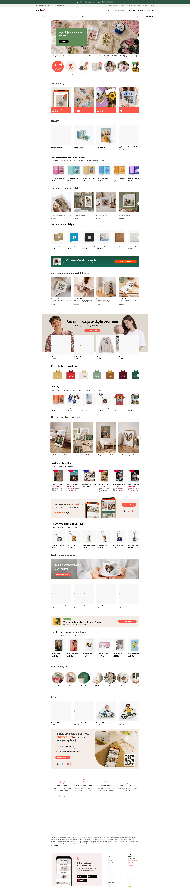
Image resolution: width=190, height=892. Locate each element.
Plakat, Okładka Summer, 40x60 (75, 484)
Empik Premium (137, 5)
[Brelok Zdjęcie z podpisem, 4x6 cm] (104, 399)
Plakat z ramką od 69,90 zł (128, 454)
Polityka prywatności (112, 880)
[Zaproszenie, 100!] (89, 645)
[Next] (139, 437)
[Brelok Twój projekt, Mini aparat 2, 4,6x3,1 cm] (120, 536)
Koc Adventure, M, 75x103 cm (136, 408)
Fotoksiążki (55, 16)
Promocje (136, 16)
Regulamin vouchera (112, 878)
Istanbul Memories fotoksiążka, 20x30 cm (63, 178)
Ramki (60, 228)
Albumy (70, 16)
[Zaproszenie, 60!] (59, 645)
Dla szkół (123, 5)
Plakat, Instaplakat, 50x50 (89, 484)
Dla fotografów (111, 867)
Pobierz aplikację (113, 5)
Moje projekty (130, 876)
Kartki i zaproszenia (103, 16)
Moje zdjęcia (130, 874)
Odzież (112, 16)
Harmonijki (61, 527)
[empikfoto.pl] (45, 10)
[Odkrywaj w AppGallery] (132, 511)
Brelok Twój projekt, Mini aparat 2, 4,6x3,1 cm (125, 545)
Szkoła (99, 390)
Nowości (129, 16)
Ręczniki (103, 160)
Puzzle (66, 228)
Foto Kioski (130, 867)
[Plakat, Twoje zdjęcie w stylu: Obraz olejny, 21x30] (59, 475)
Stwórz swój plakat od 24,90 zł (60, 454)
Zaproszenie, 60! (56, 653)
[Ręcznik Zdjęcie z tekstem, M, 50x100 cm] (89, 399)
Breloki (53, 527)
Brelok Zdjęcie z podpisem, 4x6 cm (106, 408)
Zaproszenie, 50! (117, 653)
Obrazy (87, 16)
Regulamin (110, 876)
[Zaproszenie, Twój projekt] (74, 645)
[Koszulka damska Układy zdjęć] (120, 399)
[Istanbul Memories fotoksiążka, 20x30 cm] (59, 169)
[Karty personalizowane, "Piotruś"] (74, 399)
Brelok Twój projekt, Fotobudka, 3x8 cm (108, 545)
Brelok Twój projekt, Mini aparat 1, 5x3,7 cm (63, 545)
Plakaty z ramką (69, 466)
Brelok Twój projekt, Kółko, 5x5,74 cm (138, 545)
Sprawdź (109, 2)
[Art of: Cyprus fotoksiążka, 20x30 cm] (104, 169)
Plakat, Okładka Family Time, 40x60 (107, 484)
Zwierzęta (67, 390)
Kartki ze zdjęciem (66, 635)
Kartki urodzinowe (78, 635)
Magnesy (76, 527)
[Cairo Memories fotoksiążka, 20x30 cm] (89, 169)
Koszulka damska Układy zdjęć (121, 408)
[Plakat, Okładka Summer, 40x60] (74, 475)
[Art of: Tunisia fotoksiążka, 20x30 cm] (135, 169)
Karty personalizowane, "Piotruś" (76, 408)
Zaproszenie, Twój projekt (74, 653)
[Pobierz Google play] (124, 511)
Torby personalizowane (92, 160)
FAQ (109, 886)
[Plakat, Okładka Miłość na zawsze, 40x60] (120, 475)
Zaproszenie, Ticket (103, 653)
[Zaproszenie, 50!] (119, 645)
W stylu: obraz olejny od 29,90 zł (106, 454)
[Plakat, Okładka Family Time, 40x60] (104, 475)
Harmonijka (93, 16)
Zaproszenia (55, 635)
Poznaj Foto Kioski (127, 621)
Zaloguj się (142, 10)
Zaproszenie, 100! (87, 653)
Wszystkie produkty (40, 16)
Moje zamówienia (131, 878)
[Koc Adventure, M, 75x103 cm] (135, 399)
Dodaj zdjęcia (150, 16)
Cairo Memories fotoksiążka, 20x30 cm (92, 178)
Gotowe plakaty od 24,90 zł (83, 454)
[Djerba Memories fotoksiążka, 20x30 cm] (74, 169)
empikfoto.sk (110, 862)
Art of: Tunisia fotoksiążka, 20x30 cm (138, 178)
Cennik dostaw (111, 874)
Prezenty (118, 16)
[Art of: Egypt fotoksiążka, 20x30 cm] (120, 169)
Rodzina (81, 390)
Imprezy (88, 390)
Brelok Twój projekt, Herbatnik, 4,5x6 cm (78, 545)
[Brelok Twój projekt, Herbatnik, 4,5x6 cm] (74, 536)
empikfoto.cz (110, 860)
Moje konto (130, 873)
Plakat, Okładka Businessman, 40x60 (138, 484)
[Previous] (50, 437)
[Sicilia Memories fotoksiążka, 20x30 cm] (59, 399)
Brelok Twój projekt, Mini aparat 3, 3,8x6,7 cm (94, 545)
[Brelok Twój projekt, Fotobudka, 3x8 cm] (104, 536)
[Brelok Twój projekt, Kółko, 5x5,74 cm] (135, 536)
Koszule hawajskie (78, 160)
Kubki (75, 16)
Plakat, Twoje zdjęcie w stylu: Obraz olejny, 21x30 (65, 484)
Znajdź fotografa (125, 261)
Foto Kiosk (145, 5)
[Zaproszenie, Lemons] (135, 645)
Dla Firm (129, 5)
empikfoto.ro (110, 864)
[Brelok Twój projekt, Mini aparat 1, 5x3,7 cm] (59, 536)
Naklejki (69, 527)
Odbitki (49, 16)
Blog (109, 858)
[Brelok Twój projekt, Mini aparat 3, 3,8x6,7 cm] (89, 536)
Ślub (124, 16)
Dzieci (74, 390)
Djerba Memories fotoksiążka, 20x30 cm (78, 178)
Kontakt (152, 5)
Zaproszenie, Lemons (134, 653)
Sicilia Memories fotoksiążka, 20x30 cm (62, 408)
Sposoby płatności (112, 873)
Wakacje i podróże (56, 390)
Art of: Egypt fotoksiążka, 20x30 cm (122, 178)
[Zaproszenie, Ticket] (104, 645)
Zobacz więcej (54, 845)
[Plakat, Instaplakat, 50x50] (89, 475)
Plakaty (81, 16)
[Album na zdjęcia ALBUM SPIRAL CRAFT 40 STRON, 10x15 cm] (59, 237)
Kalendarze (63, 16)
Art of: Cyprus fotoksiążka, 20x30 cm (107, 178)
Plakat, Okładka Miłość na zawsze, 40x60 (124, 484)
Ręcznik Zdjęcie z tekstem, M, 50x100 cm (93, 408)
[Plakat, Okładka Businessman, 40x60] (135, 475)
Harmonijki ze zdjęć (66, 160)
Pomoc (109, 884)
